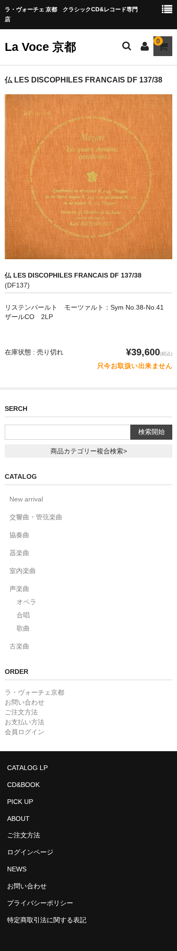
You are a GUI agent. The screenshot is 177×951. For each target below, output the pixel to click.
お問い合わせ (24, 702)
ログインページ (30, 852)
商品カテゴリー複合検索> (89, 451)
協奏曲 (19, 535)
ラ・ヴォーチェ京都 (34, 692)
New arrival (26, 499)
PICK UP (20, 801)
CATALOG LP (27, 767)
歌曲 (23, 628)
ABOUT (18, 818)
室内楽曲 (22, 570)
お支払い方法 (24, 722)
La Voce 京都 (40, 46)
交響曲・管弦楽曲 (35, 517)
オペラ (26, 602)
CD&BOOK (23, 784)
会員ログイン (24, 732)
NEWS (16, 869)
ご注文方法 (21, 712)
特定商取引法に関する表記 (46, 920)
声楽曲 (19, 588)
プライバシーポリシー (40, 903)
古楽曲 (19, 646)
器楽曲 (19, 553)
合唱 (23, 615)
